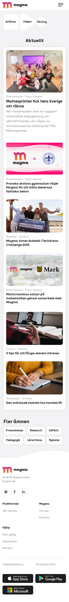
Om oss (44, 510)
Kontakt (44, 517)
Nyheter (54, 440)
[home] (21, 5)
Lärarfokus (34, 440)
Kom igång (9, 534)
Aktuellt (8, 548)
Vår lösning (10, 510)
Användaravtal (45, 564)
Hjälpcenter (10, 541)
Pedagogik (13, 440)
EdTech (54, 430)
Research (36, 430)
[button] (61, 5)
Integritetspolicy (13, 564)
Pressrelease (14, 430)
